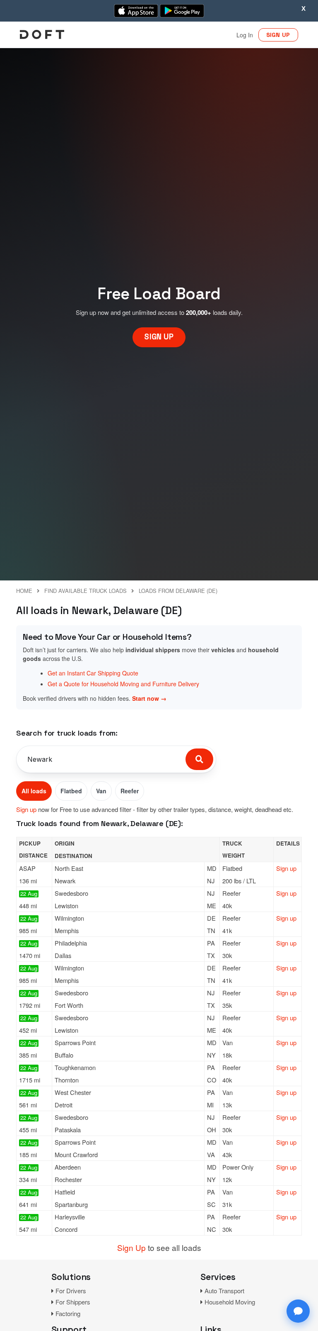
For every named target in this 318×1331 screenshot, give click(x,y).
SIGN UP (278, 35)
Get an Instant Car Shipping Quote (93, 673)
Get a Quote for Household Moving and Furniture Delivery (123, 684)
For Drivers (70, 1290)
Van (101, 791)
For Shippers (72, 1301)
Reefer (129, 791)
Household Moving (230, 1301)
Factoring (67, 1313)
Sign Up (131, 1247)
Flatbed (71, 791)
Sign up (26, 809)
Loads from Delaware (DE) (178, 591)
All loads (34, 791)
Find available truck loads (85, 591)
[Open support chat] (298, 1311)
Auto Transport (224, 1290)
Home (24, 591)
